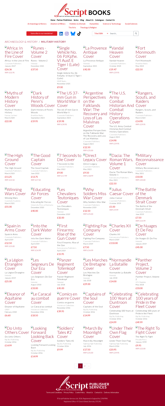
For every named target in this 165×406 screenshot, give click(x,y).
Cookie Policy (80, 392)
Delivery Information (111, 392)
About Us (89, 392)
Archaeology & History (21, 41)
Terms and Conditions (54, 392)
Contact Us (98, 392)
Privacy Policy (69, 392)
